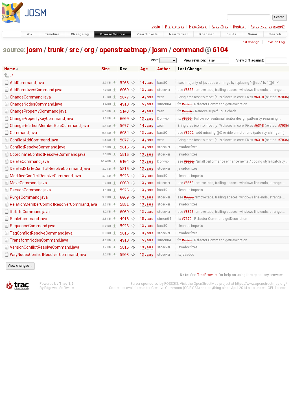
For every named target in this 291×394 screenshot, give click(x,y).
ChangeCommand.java (30, 97)
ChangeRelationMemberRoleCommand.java (49, 125)
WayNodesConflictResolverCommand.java (48, 254)
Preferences (174, 27)
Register (239, 27)
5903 (124, 254)
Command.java (23, 132)
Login (156, 27)
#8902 (189, 133)
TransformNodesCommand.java (39, 240)
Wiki (30, 34)
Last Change (250, 42)
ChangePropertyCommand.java (38, 111)
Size (105, 69)
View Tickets (147, 34)
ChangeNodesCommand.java (36, 104)
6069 (124, 89)
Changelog (80, 34)
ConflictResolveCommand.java (37, 147)
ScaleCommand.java (28, 218)
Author (163, 69)
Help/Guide (198, 27)
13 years (146, 90)
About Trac (220, 27)
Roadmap (207, 34)
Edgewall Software (59, 288)
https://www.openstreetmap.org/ (261, 283)
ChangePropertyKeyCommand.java (41, 118)
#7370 (187, 104)
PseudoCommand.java (30, 190)
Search (275, 34)
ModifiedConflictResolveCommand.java (45, 176)
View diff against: (250, 60)
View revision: (195, 60)
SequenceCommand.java (32, 226)
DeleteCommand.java (29, 161)
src (74, 50)
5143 (124, 111)
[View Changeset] (133, 82)
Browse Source (112, 34)
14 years (146, 83)
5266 (124, 82)
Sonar (253, 34)
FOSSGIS (171, 283)
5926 (124, 176)
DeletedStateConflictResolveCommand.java (50, 168)
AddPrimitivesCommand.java (36, 89)
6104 (220, 50)
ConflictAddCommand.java (34, 140)
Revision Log (275, 42)
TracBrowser (207, 275)
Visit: (155, 60)
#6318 (259, 97)
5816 (124, 147)
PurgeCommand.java (29, 197)
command (188, 50)
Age (144, 69)
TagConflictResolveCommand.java (41, 233)
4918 (124, 104)
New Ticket (178, 34)
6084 (124, 132)
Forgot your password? (268, 27)
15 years (146, 104)
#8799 (187, 119)
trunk (55, 50)
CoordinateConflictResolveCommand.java (48, 154)
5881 (124, 204)
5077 (124, 97)
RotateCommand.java (30, 211)
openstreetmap (123, 50)
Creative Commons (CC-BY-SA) (175, 288)
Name (9, 69)
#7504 (187, 111)
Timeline (52, 34)
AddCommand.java (27, 82)
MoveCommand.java (28, 183)
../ (11, 75)
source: (14, 50)
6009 (124, 118)
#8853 (189, 90)
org (89, 50)
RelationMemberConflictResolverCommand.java (53, 204)
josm (34, 50)
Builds (231, 34)
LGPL (270, 288)
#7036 (283, 97)
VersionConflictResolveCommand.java (44, 247)
